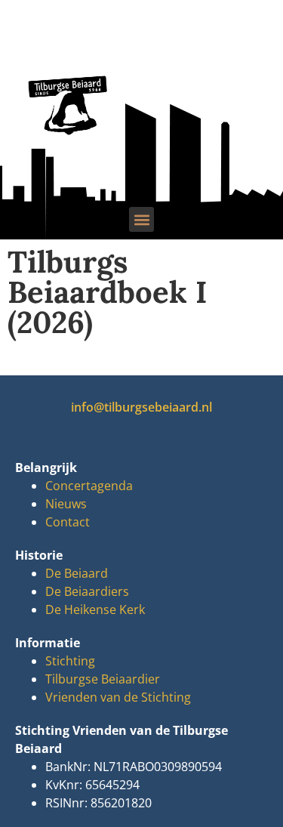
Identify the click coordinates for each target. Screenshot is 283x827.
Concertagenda (89, 485)
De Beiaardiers (87, 591)
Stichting (70, 661)
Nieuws (66, 503)
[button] (141, 219)
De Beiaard (76, 573)
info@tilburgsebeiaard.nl (141, 407)
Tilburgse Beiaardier (102, 679)
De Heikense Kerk (95, 609)
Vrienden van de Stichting (118, 697)
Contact (67, 522)
